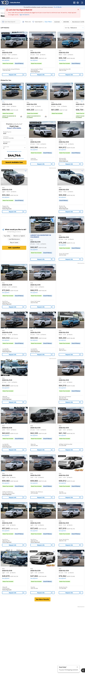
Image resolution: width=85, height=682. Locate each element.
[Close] (77, 667)
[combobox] (11, 22)
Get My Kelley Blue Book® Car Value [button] (14, 151)
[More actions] (25, 74)
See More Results (42, 599)
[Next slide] (82, 101)
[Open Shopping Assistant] (83, 670)
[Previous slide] (3, 101)
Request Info (12, 74)
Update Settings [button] (20, 158)
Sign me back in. (25, 15)
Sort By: (67, 28)
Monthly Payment (7, 131)
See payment (5, 60)
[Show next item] (52, 225)
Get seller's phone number (8, 493)
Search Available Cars (14, 162)
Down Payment (6, 141)
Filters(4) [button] (28, 22)
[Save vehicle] (25, 33)
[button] (74, 3)
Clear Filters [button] (48, 22)
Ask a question (14, 248)
